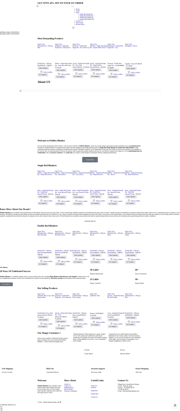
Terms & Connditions (70, 391)
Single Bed (94, 390)
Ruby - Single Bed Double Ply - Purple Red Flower (45, 192)
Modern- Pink (94, 313)
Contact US (68, 386)
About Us (67, 384)
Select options (43, 68)
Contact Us (79, 21)
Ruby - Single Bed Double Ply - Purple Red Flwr (98, 192)
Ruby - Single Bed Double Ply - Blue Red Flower (133, 192)
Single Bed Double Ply (86, 16)
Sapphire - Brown (130, 64)
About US (94, 386)
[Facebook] (110, 7)
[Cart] (175, 405)
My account (79, 22)
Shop (77, 12)
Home (78, 9)
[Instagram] (115, 7)
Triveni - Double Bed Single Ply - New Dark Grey (81, 65)
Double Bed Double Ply (87, 19)
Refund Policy (80, 24)
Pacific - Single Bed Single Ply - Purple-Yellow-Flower (98, 65)
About (78, 11)
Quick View (41, 44)
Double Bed (94, 394)
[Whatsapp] (120, 7)
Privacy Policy (68, 389)
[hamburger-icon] (73, 6)
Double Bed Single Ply (86, 17)
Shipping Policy (69, 387)
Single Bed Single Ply (86, 14)
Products (93, 387)
